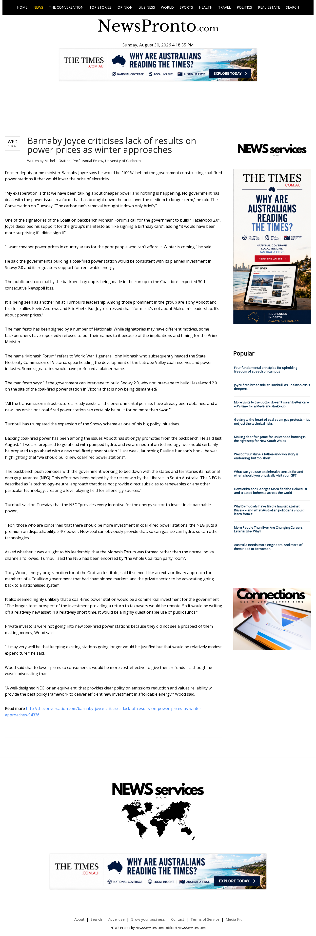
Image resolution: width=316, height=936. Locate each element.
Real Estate (269, 7)
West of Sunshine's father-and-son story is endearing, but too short (266, 456)
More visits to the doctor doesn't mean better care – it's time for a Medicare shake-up (271, 404)
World (167, 7)
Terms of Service (204, 919)
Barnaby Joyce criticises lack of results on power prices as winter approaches (111, 145)
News (38, 7)
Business (146, 7)
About (79, 919)
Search (292, 7)
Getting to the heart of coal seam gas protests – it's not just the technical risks (272, 421)
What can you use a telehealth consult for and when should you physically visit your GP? (268, 473)
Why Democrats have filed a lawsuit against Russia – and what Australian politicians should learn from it (269, 510)
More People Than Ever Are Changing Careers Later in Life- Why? (268, 529)
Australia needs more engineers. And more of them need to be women (268, 546)
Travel (224, 7)
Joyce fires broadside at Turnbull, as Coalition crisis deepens (272, 387)
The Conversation (66, 7)
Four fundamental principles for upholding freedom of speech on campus (265, 369)
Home (22, 7)
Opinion (125, 7)
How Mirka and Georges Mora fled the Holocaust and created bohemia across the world (270, 491)
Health (205, 7)
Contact (177, 919)
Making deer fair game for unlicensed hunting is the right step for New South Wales (270, 439)
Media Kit (234, 919)
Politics (244, 7)
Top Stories (100, 7)
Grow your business (148, 919)
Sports (186, 7)
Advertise (116, 919)
